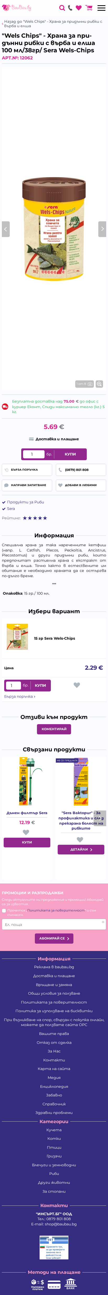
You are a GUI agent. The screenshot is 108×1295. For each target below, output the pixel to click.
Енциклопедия (54, 1086)
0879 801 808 (58, 1219)
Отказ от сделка (54, 1042)
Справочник (54, 1104)
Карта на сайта (54, 1068)
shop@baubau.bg (61, 1224)
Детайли (79, 849)
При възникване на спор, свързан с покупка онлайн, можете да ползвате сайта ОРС (54, 1022)
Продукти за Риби (25, 502)
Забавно (54, 1095)
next (100, 818)
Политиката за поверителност (56, 910)
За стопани (54, 1191)
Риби (54, 1173)
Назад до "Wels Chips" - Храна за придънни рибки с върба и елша (53, 23)
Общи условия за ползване (54, 993)
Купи (70, 454)
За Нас (54, 1051)
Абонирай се (52, 938)
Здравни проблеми (54, 1112)
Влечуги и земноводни (54, 1165)
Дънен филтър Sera (27, 812)
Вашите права (54, 1033)
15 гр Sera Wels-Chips (54, 638)
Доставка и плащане (54, 975)
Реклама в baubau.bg (54, 967)
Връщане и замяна (54, 984)
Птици (54, 1147)
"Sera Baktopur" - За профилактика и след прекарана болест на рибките (81, 820)
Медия (54, 1077)
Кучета (54, 1130)
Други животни (54, 1182)
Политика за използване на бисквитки (54, 1011)
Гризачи (54, 1156)
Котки (54, 1138)
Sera (11, 508)
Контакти (54, 1060)
